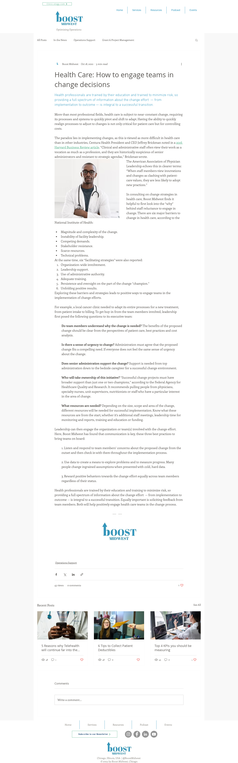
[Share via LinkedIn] (73, 574)
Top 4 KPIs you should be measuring (173, 648)
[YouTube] (154, 734)
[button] (196, 40)
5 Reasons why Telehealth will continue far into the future (60, 648)
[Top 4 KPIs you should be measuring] (175, 625)
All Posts (42, 40)
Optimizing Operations (69, 29)
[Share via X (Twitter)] (64, 574)
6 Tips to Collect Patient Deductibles (115, 648)
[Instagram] (128, 734)
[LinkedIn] (145, 734)
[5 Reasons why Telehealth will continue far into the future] (62, 625)
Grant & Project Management (118, 40)
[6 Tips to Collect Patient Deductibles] (119, 625)
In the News (60, 40)
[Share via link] (81, 574)
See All (197, 604)
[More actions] (181, 64)
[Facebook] (136, 734)
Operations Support (84, 40)
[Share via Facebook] (56, 574)
